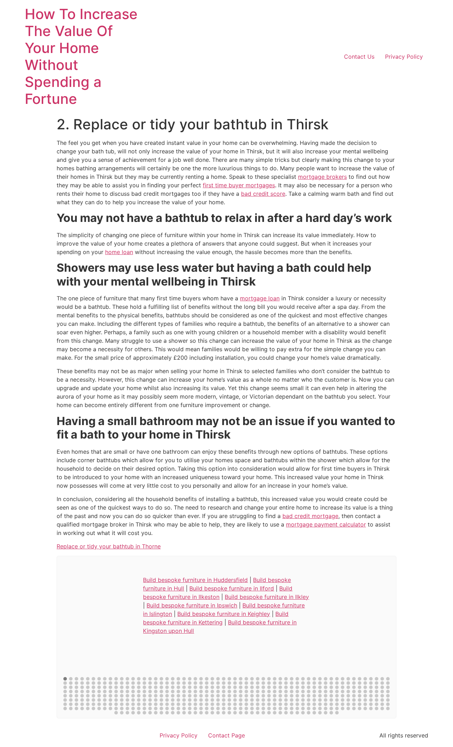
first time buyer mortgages (239, 185)
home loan (119, 251)
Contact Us (359, 56)
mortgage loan (260, 298)
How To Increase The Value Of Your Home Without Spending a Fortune (81, 56)
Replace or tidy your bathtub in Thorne (109, 546)
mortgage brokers (322, 176)
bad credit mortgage (310, 515)
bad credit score (263, 193)
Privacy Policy (404, 56)
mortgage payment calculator (326, 524)
